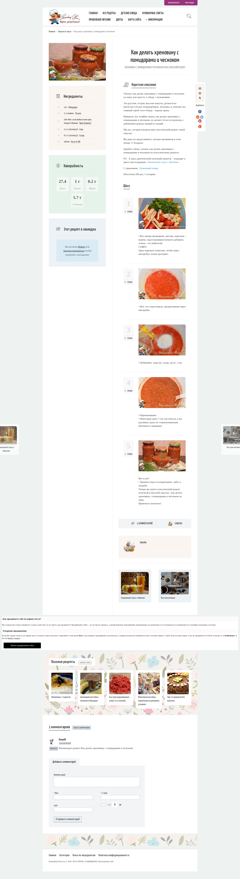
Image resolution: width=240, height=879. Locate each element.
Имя (56, 793)
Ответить (53, 748)
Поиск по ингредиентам (84, 855)
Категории (64, 855)
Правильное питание (100, 19)
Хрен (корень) (85, 123)
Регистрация (189, 3)
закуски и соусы (85, 662)
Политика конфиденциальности (113, 855)
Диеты (119, 19)
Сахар (81, 135)
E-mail (104, 793)
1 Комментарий (144, 523)
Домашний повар (149, 168)
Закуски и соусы (64, 31)
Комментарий (59, 775)
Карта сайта (134, 19)
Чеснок (78, 113)
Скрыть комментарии (82, 728)
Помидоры (72, 107)
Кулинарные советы (153, 13)
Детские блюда (129, 13)
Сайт (56, 805)
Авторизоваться (173, 3)
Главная (93, 13)
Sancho (178, 523)
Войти (81, 246)
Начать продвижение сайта (22, 645)
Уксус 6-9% (75, 142)
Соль (81, 129)
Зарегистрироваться (73, 250)
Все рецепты (109, 13)
